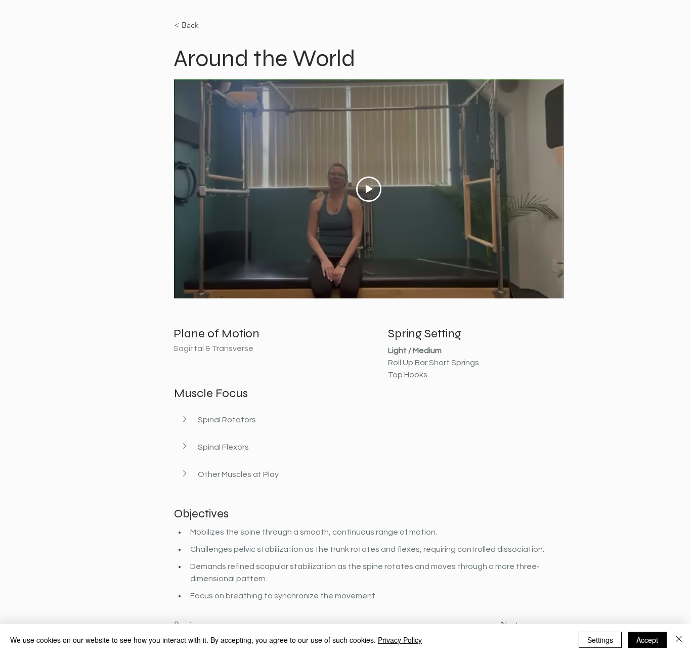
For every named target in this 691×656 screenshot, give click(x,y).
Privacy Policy (400, 640)
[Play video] (368, 189)
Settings (600, 640)
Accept (647, 640)
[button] (379, 420)
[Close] (679, 640)
